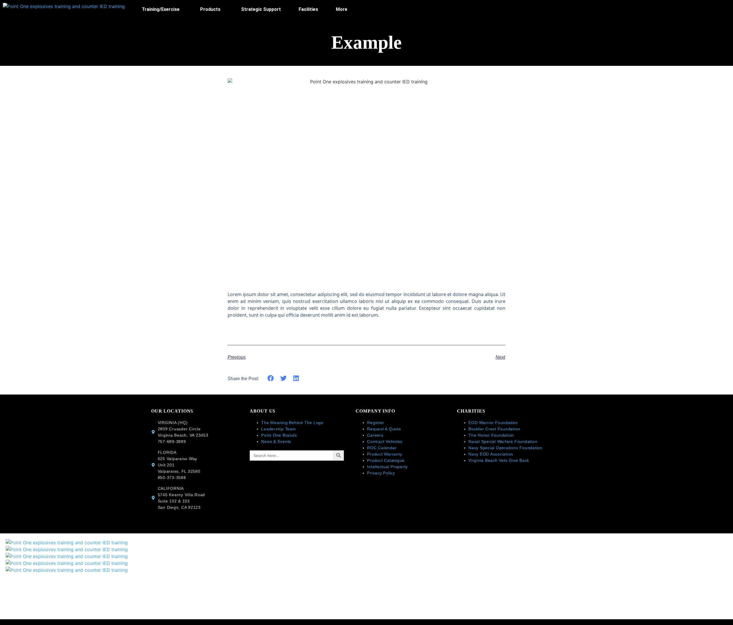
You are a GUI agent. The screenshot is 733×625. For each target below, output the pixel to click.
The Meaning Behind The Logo (292, 422)
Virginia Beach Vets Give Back (498, 460)
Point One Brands (279, 435)
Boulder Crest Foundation (494, 429)
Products (210, 9)
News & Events (276, 441)
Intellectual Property (387, 466)
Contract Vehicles (384, 441)
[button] (162, 9)
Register (375, 422)
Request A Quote (384, 429)
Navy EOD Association (491, 454)
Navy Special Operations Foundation (505, 447)
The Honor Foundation (491, 435)
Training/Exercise (161, 9)
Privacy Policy (381, 473)
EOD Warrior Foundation (493, 422)
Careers (375, 435)
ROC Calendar (381, 447)
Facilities (308, 9)
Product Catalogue (386, 460)
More (341, 9)
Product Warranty (384, 454)
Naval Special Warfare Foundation (502, 441)
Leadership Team (278, 429)
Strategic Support (261, 9)
